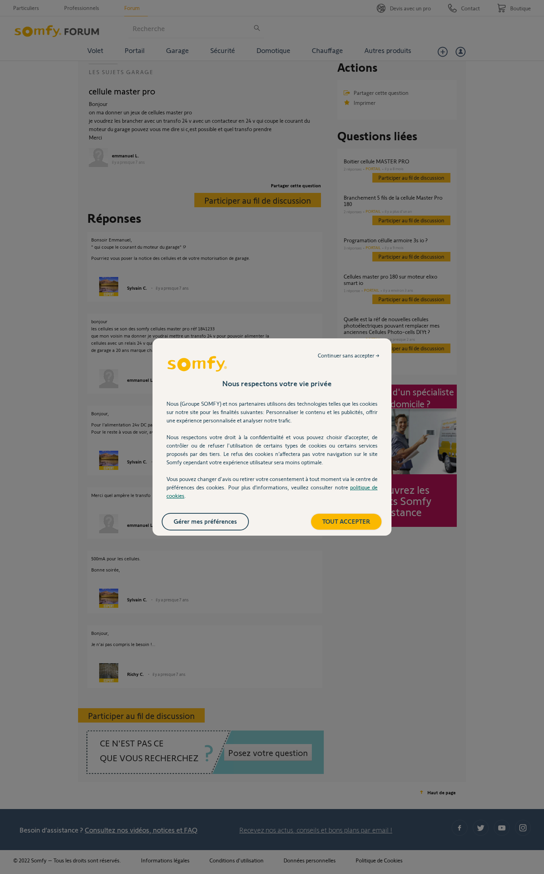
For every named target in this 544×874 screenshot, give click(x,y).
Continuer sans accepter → (349, 355)
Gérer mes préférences (205, 521)
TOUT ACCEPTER (346, 521)
